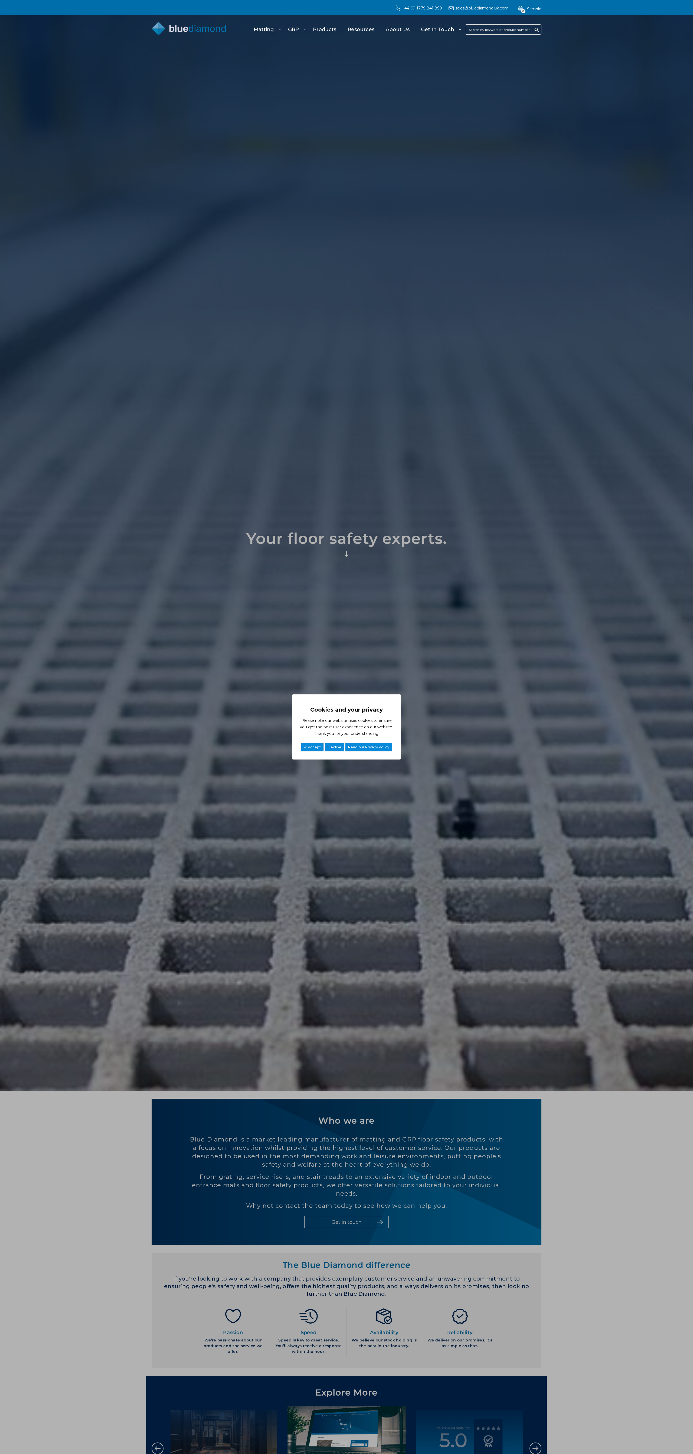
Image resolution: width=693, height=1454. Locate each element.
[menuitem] (266, 29)
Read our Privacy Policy (368, 747)
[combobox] (503, 29)
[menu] (356, 29)
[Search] (536, 29)
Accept (314, 747)
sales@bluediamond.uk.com (481, 8)
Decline (334, 747)
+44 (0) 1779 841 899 (422, 8)
